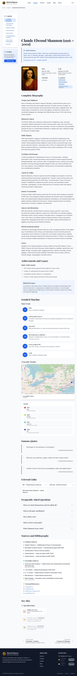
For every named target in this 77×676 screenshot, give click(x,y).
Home (29, 3)
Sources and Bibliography (8, 40)
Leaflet (59, 393)
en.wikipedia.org (29, 589)
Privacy (67, 673)
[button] (23, 366)
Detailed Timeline (10, 27)
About (60, 3)
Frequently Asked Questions (10, 36)
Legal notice (60, 673)
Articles (42, 3)
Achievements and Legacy (9, 24)
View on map (10, 60)
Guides (49, 3)
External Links (9, 33)
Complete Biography (8, 20)
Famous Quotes (9, 30)
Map (54, 3)
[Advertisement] (48, 24)
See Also (8, 44)
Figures (35, 2)
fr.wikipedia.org (29, 587)
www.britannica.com (30, 593)
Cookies (72, 673)
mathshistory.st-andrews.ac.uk (32, 591)
